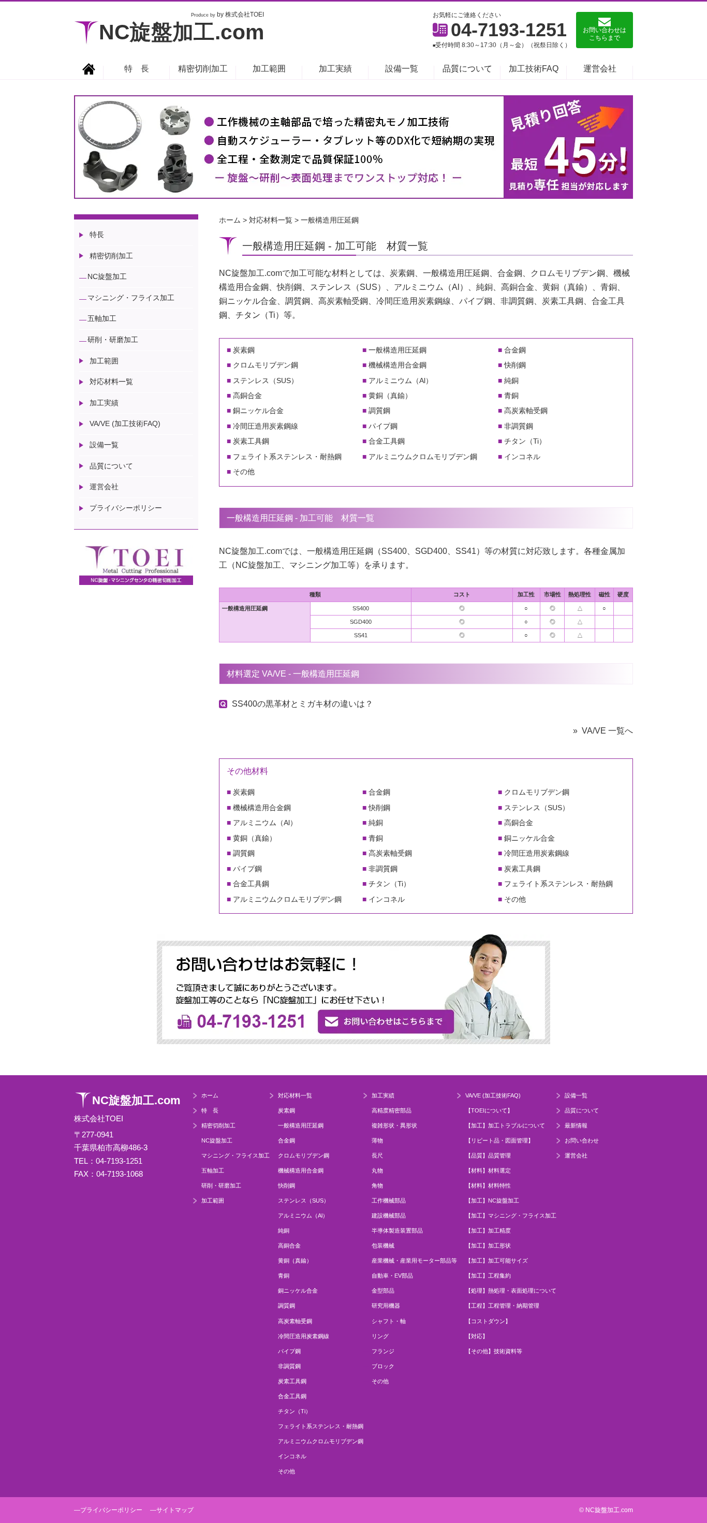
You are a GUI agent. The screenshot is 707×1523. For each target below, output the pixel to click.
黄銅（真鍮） (390, 395)
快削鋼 (515, 365)
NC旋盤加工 (107, 276)
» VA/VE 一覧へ (603, 730)
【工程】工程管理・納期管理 (502, 1305)
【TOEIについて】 (489, 1110)
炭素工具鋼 (251, 441)
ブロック (383, 1366)
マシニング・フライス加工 (130, 298)
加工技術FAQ (533, 68)
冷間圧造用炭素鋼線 (265, 426)
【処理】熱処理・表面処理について (510, 1290)
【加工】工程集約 (488, 1275)
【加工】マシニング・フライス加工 (510, 1215)
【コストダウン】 (488, 1321)
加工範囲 (269, 68)
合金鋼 (515, 350)
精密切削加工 (203, 68)
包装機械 (383, 1245)
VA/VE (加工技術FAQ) (125, 423)
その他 (244, 471)
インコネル (522, 456)
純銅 (511, 380)
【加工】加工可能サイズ (496, 1260)
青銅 (511, 395)
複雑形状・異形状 (394, 1125)
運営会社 (599, 68)
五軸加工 (101, 318)
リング (380, 1336)
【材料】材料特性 (488, 1185)
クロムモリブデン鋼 (265, 365)
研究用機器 (386, 1305)
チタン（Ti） (525, 441)
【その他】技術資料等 (493, 1351)
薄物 (377, 1140)
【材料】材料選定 (488, 1170)
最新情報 (576, 1125)
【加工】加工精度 (488, 1230)
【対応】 (476, 1336)
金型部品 (383, 1290)
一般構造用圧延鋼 (397, 350)
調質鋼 (379, 410)
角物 (377, 1185)
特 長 (136, 68)
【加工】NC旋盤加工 (492, 1200)
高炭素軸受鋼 (526, 410)
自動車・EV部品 (392, 1275)
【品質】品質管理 (488, 1155)
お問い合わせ (582, 1140)
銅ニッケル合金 (258, 410)
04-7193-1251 (509, 29)
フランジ (383, 1351)
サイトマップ (175, 1510)
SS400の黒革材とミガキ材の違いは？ (302, 703)
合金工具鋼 (387, 441)
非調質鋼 (518, 426)
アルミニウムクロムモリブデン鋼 (423, 456)
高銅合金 (247, 395)
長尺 (377, 1155)
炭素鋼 (244, 350)
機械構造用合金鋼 (397, 365)
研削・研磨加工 (112, 339)
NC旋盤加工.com (181, 32)
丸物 (377, 1170)
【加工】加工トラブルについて (505, 1125)
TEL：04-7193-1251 (108, 1160)
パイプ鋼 (383, 426)
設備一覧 (401, 68)
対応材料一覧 (111, 381)
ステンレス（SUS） (265, 380)
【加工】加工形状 (488, 1245)
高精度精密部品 (391, 1110)
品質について (467, 68)
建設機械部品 (389, 1215)
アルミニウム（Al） (401, 380)
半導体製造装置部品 (397, 1230)
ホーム (209, 1095)
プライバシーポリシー (126, 508)
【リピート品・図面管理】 (499, 1140)
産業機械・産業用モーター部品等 (414, 1260)
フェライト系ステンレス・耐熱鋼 (287, 456)
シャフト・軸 (389, 1321)
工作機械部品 (389, 1200)
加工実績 (335, 68)
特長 (97, 234)
